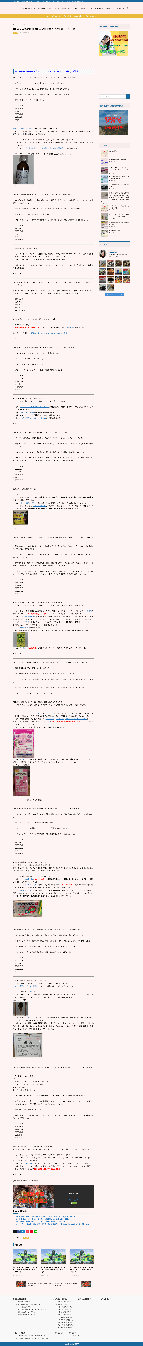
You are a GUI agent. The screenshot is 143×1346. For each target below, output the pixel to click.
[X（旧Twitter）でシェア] (15, 1231)
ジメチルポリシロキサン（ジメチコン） (34, 407)
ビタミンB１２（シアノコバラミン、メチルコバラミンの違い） (119, 170)
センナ (22, 713)
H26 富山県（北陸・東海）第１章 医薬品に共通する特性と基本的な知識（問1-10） (46, 1216)
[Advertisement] (53, 50)
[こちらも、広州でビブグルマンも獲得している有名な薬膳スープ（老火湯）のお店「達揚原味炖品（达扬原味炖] (110, 263)
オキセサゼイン (25, 890)
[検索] (128, 96)
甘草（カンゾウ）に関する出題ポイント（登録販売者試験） (119, 215)
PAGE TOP (138, 1304)
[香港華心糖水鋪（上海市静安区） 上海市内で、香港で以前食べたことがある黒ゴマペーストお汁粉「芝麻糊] (102, 287)
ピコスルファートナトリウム (76, 719)
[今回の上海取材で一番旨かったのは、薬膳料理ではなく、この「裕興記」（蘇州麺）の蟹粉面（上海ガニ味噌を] (118, 279)
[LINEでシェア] (35, 1231)
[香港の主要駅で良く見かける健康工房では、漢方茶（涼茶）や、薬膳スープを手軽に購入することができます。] (102, 271)
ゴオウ (30, 992)
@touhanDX (73, 1200)
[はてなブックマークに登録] (23, 1231)
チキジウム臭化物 (26, 879)
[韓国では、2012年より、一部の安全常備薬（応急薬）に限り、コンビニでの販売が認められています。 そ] (102, 263)
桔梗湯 (53, 333)
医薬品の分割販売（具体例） (118, 159)
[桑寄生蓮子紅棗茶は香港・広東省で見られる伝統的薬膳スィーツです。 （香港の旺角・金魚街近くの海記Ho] (126, 263)
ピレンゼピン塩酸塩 (27, 412)
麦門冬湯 (70, 327)
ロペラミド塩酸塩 (39, 506)
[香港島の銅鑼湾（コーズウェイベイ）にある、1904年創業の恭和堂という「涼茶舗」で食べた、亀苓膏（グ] (110, 279)
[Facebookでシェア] (19, 1231)
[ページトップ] (138, 1341)
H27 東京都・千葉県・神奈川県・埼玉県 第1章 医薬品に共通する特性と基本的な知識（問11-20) (52, 1224)
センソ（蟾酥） (19, 986)
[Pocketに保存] (27, 1231)
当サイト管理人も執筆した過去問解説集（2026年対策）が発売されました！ (71, 16)
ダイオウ (39, 713)
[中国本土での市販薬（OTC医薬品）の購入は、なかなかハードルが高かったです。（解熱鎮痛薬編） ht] (102, 279)
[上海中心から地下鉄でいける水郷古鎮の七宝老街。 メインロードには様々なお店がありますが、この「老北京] (126, 279)
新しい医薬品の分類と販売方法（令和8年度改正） (119, 177)
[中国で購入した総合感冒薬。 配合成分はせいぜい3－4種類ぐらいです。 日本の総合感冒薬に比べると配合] (126, 271)
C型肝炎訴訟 (113, 151)
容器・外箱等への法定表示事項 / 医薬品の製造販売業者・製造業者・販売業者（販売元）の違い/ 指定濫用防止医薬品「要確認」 (115, 197)
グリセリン (24, 759)
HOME (17, 24)
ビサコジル (60, 719)
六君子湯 (26, 622)
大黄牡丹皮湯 (29, 616)
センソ (30, 1017)
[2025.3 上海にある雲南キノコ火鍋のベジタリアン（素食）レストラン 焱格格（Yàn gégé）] (110, 271)
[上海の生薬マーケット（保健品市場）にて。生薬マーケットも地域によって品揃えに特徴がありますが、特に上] (110, 287)
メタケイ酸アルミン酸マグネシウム (33, 418)
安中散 (22, 648)
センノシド (30, 713)
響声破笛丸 (45, 333)
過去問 (23, 24)
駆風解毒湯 (35, 333)
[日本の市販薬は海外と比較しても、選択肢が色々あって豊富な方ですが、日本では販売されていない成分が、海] (118, 271)
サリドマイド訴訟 (115, 231)
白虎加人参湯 (62, 333)
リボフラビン (29, 1163)
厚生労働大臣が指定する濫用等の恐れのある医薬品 (44, 148)
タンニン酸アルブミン (28, 503)
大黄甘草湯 (24, 628)
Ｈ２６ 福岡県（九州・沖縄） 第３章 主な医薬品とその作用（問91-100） (42, 1219)
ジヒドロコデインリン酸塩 (23, 128)
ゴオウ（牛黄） (32, 986)
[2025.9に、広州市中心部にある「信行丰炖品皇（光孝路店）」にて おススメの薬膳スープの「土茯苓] (118, 263)
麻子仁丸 (88, 611)
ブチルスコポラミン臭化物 (29, 884)
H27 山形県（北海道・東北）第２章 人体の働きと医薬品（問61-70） (40, 1221)
